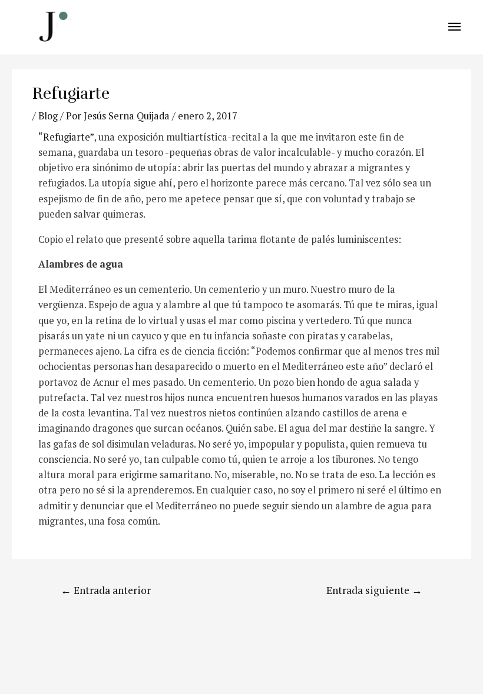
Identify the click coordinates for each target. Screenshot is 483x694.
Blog (48, 115)
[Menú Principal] (454, 27)
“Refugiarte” (66, 137)
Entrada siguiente (374, 590)
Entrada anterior (106, 590)
